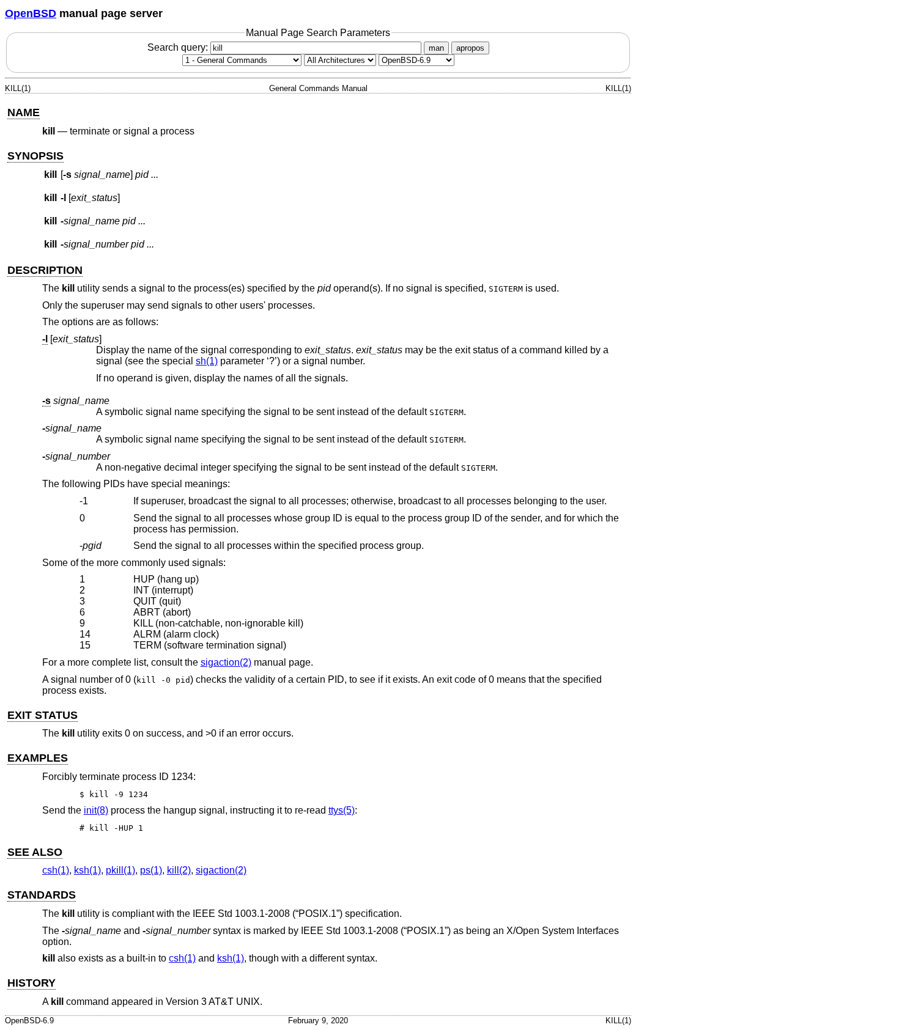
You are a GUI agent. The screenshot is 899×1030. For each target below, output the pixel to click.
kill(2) (179, 870)
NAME (23, 112)
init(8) (96, 810)
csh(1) (55, 870)
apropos (470, 48)
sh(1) (207, 361)
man (436, 48)
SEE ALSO (34, 852)
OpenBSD (30, 13)
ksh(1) (87, 870)
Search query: (178, 47)
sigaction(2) (226, 662)
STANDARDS (41, 895)
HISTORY (31, 983)
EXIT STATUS (42, 715)
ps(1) (151, 870)
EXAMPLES (37, 758)
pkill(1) (120, 870)
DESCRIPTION (45, 270)
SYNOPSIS (35, 156)
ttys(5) (341, 810)
